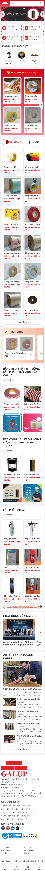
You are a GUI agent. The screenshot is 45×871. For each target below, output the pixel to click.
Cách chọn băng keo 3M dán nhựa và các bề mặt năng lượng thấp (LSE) (22, 689)
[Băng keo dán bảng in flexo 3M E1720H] (12, 186)
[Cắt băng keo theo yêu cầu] (32, 423)
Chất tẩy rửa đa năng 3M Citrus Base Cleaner (11, 596)
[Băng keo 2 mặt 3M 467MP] (12, 271)
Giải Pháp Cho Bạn (8, 850)
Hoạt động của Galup (19, 616)
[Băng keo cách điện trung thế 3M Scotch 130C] (32, 157)
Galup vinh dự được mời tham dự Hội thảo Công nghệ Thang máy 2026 (18, 643)
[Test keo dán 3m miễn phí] (32, 493)
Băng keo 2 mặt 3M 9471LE (11, 310)
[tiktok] (17, 828)
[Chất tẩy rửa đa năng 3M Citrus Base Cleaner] (12, 586)
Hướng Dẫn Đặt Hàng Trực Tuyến (15, 806)
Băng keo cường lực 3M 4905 (32, 224)
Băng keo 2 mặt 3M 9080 (31, 404)
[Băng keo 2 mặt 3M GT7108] (32, 300)
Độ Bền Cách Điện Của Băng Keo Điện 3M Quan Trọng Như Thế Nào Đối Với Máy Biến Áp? (29, 711)
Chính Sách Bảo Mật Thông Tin (14, 819)
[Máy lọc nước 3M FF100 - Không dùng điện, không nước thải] (12, 528)
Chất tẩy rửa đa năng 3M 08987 (31, 596)
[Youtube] (8, 828)
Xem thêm (22, 322)
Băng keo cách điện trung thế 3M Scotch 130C (32, 167)
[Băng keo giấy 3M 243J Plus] (12, 214)
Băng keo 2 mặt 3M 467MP (11, 281)
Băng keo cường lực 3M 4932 (11, 253)
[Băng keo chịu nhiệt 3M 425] (32, 186)
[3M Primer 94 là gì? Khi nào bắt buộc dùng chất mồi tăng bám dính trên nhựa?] (9, 702)
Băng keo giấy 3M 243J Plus (11, 224)
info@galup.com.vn (15, 784)
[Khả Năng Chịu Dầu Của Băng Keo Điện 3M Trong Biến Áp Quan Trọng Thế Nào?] (9, 739)
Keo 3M (35, 142)
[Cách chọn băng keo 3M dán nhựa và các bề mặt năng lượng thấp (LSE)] (22, 674)
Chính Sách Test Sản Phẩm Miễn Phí (16, 809)
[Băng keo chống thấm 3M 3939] (33, 86)
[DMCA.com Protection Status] (30, 835)
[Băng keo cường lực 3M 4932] (12, 243)
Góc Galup (5, 853)
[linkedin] (13, 828)
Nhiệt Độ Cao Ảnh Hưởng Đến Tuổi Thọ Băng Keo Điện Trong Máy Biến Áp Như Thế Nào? (29, 723)
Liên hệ (26, 853)
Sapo (40, 861)
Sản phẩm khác (14, 509)
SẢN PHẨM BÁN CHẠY (24, 72)
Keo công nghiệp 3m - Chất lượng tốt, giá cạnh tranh (22, 442)
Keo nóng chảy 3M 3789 (11, 96)
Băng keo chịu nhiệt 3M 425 (31, 195)
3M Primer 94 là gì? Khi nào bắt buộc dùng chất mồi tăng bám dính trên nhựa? (29, 699)
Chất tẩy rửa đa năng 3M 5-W (31, 567)
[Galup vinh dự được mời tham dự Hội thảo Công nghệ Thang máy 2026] (19, 629)
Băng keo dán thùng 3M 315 (10, 167)
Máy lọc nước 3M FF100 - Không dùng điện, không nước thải (12, 538)
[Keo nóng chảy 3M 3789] (12, 86)
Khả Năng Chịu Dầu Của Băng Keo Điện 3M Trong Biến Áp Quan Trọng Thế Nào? (29, 736)
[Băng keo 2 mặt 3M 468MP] (32, 243)
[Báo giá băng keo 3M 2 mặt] (12, 423)
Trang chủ (5, 847)
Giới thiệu (27, 847)
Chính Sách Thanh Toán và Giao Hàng (17, 812)
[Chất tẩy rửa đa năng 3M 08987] (32, 586)
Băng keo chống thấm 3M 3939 (32, 96)
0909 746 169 (14, 787)
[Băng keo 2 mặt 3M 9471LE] (12, 300)
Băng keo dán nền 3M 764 (10, 125)
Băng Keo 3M (16, 142)
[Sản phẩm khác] (22, 607)
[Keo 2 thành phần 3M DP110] (32, 464)
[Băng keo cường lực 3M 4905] (32, 214)
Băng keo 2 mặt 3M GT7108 (31, 310)
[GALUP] (5, 3)
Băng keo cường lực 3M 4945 (32, 125)
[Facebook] (3, 828)
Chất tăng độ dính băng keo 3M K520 (12, 567)
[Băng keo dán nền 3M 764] (12, 115)
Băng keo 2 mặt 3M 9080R (11, 404)
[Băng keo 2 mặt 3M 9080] (32, 394)
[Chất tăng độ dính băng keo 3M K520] (12, 557)
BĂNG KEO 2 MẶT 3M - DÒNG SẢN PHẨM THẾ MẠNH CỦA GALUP (21, 372)
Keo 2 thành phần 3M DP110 (32, 474)
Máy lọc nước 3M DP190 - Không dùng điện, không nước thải (32, 538)
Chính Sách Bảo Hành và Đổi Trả (15, 816)
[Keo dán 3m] (12, 493)
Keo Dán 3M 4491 (12, 474)
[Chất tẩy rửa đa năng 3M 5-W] (32, 557)
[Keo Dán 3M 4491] (12, 464)
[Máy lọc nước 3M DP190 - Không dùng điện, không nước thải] (32, 528)
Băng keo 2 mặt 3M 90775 (31, 281)
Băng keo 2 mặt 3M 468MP (31, 253)
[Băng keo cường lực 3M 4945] (33, 115)
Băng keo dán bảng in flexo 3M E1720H (11, 195)
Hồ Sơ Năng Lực (30, 850)
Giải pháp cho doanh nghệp (18, 657)
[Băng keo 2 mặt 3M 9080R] (12, 394)
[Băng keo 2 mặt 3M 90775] (32, 271)
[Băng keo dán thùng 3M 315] (12, 157)
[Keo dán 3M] (22, 14)
